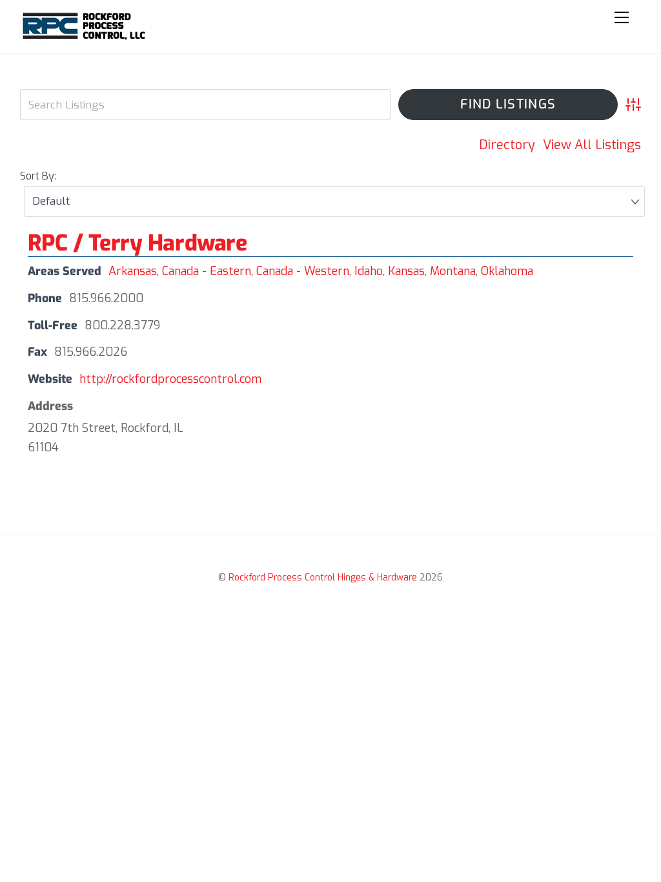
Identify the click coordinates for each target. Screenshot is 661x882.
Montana (453, 271)
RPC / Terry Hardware (137, 243)
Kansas (406, 271)
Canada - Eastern (206, 271)
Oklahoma (507, 271)
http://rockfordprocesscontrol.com (170, 379)
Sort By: (38, 176)
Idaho (368, 271)
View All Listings (592, 145)
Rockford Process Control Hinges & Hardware (323, 577)
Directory (507, 145)
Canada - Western (302, 271)
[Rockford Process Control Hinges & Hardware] (85, 36)
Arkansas (132, 271)
